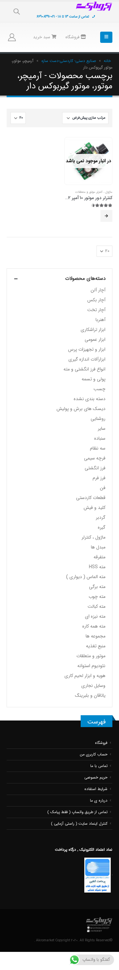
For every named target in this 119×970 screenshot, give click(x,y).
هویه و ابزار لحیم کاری (84, 675)
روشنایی (98, 418)
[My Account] (12, 37)
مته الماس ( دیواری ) (85, 576)
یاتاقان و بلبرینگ (90, 695)
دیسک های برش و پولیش (81, 408)
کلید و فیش (94, 507)
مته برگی (97, 586)
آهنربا (100, 319)
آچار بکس (96, 300)
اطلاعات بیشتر (106, 216)
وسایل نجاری (93, 685)
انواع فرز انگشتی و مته (84, 369)
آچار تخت (96, 309)
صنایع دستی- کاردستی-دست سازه (68, 61)
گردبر (100, 517)
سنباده (99, 438)
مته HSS (97, 567)
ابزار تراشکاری (93, 329)
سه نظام (97, 448)
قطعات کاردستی (90, 497)
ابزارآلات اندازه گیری (86, 359)
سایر (101, 428)
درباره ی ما (98, 801)
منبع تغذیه (95, 646)
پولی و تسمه (93, 379)
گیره (101, 527)
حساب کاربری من (93, 754)
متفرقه (99, 557)
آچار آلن (98, 290)
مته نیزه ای (95, 616)
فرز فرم (99, 478)
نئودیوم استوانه (91, 665)
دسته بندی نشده (89, 398)
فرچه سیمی (94, 458)
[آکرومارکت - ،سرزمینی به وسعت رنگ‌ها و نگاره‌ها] (94, 6)
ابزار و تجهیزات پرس (86, 349)
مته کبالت (96, 606)
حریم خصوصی (95, 777)
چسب (99, 389)
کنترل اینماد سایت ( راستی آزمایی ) (79, 824)
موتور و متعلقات (85, 192)
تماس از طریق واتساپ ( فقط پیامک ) (77, 812)
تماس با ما (98, 766)
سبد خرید (42, 37)
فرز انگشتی (95, 468)
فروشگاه (73, 37)
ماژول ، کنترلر (104, 192)
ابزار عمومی (95, 339)
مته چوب (97, 596)
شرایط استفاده (95, 789)
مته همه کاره (93, 626)
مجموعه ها (95, 636)
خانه (107, 61)
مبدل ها (98, 547)
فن (102, 487)
